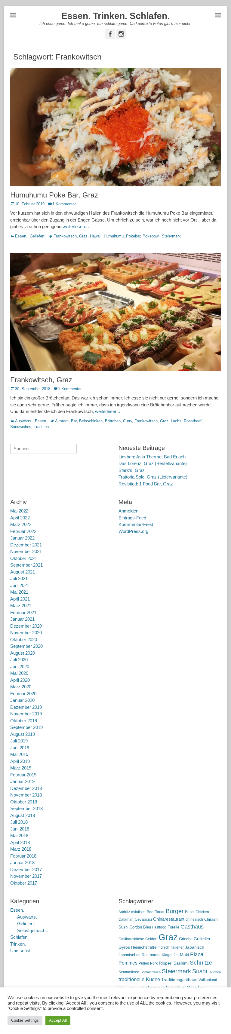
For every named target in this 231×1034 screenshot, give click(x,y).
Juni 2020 (19, 666)
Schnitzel (202, 962)
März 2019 (20, 767)
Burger (175, 911)
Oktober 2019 (23, 720)
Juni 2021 (19, 585)
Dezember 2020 (26, 626)
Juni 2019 (19, 747)
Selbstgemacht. (32, 930)
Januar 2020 (22, 700)
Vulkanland (208, 980)
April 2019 (20, 761)
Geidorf (151, 939)
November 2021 (26, 551)
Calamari (126, 919)
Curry (127, 421)
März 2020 (20, 686)
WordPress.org (133, 531)
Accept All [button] (58, 1020)
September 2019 (26, 727)
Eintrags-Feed (132, 517)
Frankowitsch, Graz (41, 380)
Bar (74, 421)
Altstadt (62, 421)
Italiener (177, 947)
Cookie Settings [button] (25, 1020)
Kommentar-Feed (136, 524)
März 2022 (20, 524)
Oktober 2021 (23, 558)
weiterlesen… (76, 226)
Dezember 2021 (26, 544)
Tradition (41, 426)
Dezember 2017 (26, 869)
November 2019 (26, 713)
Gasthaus (192, 927)
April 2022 (20, 517)
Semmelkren (129, 972)
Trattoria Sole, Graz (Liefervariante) (153, 476)
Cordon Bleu (140, 927)
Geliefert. (38, 236)
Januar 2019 (22, 781)
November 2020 (26, 632)
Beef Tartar (156, 912)
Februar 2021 (23, 612)
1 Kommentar (64, 204)
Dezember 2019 (26, 707)
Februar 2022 (23, 531)
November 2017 (26, 876)
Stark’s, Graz (132, 470)
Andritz (124, 912)
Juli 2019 (19, 740)
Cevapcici (143, 919)
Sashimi (181, 963)
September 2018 (26, 808)
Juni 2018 (19, 828)
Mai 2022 (19, 510)
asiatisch (138, 912)
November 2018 (26, 794)
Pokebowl (151, 236)
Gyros (124, 947)
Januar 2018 (22, 862)
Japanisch (194, 947)
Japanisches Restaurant (140, 955)
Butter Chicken (197, 912)
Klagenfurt (170, 955)
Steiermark (171, 236)
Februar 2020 (23, 693)
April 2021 (20, 598)
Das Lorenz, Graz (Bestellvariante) (153, 463)
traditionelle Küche (139, 979)
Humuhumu (114, 236)
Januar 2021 (22, 619)
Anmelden (128, 510)
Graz (83, 236)
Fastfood (159, 927)
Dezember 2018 (26, 788)
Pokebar (133, 236)
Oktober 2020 (23, 639)
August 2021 (22, 571)
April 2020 (20, 680)
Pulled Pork (148, 963)
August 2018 (22, 815)
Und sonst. (21, 950)
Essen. (21, 236)
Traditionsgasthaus (179, 979)
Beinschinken (91, 421)
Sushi (199, 971)
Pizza (196, 954)
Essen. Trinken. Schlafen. (115, 16)
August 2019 (22, 734)
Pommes (128, 962)
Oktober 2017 (23, 883)
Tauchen (214, 972)
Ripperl (165, 963)
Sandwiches (20, 426)
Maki (184, 954)
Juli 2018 (19, 821)
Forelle (173, 927)
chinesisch (194, 919)
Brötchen (113, 421)
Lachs (176, 421)
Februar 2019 (23, 774)
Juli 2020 (19, 659)
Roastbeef (193, 421)
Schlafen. (19, 937)
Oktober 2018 (23, 801)
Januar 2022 (22, 537)
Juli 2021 (19, 578)
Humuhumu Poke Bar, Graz (54, 195)
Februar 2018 (23, 855)
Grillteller (202, 939)
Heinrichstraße (143, 947)
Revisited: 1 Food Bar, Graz (146, 483)
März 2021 (20, 605)
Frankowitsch (65, 236)
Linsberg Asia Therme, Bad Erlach (152, 456)
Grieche (185, 939)
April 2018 (20, 842)
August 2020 (22, 653)
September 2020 (26, 646)
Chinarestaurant (168, 919)
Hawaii (95, 236)
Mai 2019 (19, 754)
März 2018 (20, 849)
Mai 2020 (19, 673)
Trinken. (18, 944)
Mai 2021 (19, 592)
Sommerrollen (150, 972)
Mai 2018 (19, 835)
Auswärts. (23, 421)
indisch (163, 947)
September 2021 (26, 564)
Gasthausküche (131, 939)
